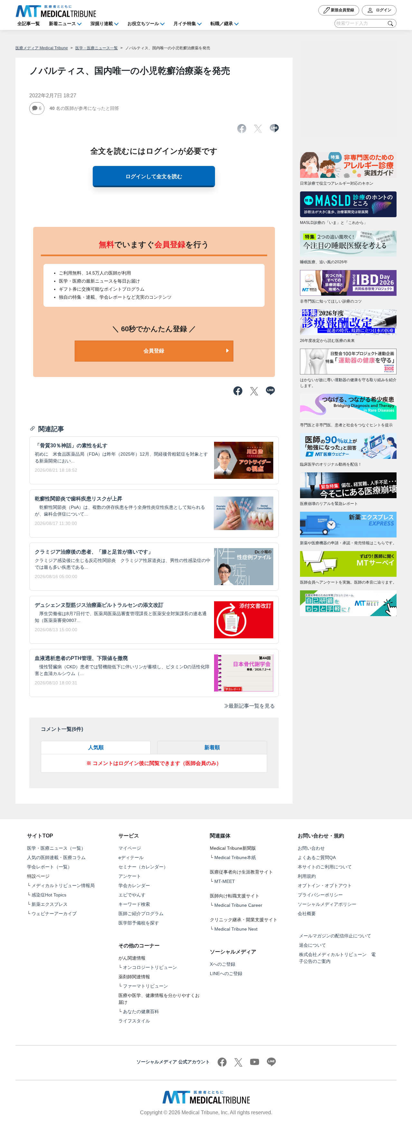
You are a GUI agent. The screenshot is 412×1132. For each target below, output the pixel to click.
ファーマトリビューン (145, 986)
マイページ (129, 848)
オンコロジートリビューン (150, 967)
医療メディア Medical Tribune (41, 48)
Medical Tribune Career (238, 905)
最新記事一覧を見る (252, 706)
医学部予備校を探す (138, 922)
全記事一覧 (28, 23)
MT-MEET (224, 881)
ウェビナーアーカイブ (54, 913)
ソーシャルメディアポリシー (327, 904)
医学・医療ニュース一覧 (96, 48)
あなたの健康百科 (141, 1011)
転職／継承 (222, 23)
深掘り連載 (101, 23)
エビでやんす (131, 894)
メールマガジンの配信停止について (335, 935)
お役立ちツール (143, 23)
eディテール (131, 857)
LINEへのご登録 (226, 973)
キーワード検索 (134, 904)
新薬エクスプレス (50, 904)
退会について (312, 945)
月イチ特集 (184, 23)
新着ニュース (62, 23)
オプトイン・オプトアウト (325, 885)
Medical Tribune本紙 (235, 857)
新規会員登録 (342, 10)
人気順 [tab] (96, 747)
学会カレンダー (134, 885)
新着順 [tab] (212, 747)
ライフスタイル (134, 1020)
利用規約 (307, 876)
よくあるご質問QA (317, 857)
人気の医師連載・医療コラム (56, 857)
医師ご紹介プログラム (141, 913)
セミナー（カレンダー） (143, 866)
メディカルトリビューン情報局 (63, 885)
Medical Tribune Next (236, 929)
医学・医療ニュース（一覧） (56, 848)
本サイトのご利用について (325, 866)
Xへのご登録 (222, 964)
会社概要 (307, 913)
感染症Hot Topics (49, 894)
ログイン (383, 10)
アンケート (129, 876)
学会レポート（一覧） (49, 866)
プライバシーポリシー (320, 894)
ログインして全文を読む (154, 176)
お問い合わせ (311, 848)
